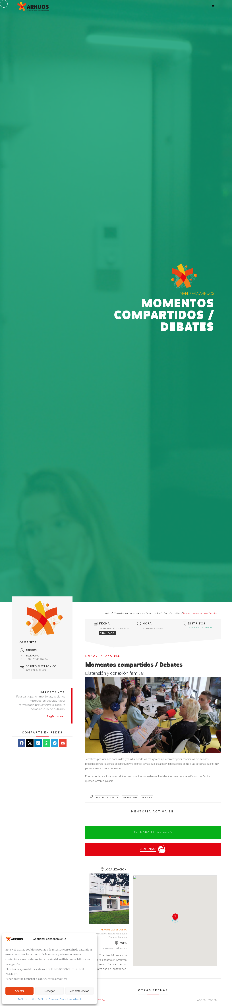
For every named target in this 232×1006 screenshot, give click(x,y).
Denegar (49, 990)
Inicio (108, 613)
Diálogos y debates (107, 797)
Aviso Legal (75, 999)
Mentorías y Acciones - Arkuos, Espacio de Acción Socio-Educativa (147, 613)
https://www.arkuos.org (115, 948)
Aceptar (19, 990)
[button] (21, 743)
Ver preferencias (79, 990)
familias (147, 797)
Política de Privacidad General (53, 999)
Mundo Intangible (102, 655)
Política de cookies (27, 999)
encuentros (130, 797)
